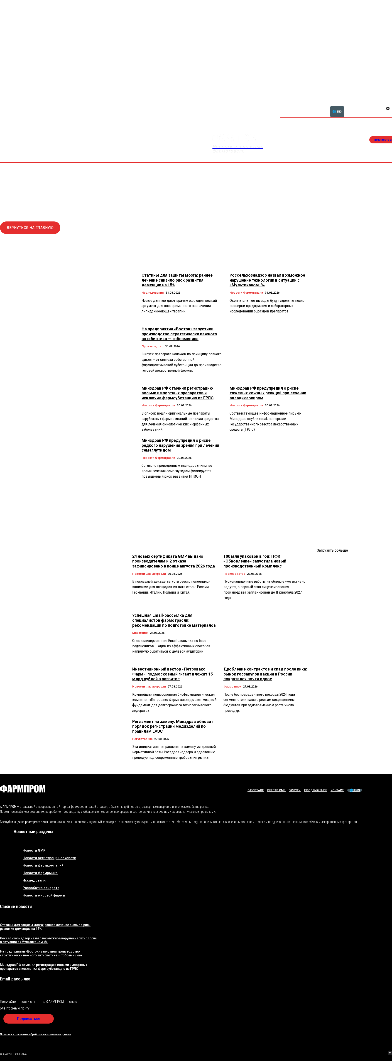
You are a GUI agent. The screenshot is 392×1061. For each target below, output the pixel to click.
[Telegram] (368, 1053)
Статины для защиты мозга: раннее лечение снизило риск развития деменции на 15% (177, 280)
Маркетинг (140, 632)
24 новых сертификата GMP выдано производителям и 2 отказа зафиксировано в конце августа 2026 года (173, 561)
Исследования (153, 292)
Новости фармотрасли (246, 292)
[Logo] (22, 789)
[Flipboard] (382, 103)
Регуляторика (142, 739)
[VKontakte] (382, 109)
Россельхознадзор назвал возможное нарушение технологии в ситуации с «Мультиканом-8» (267, 280)
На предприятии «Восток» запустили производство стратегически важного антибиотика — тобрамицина (179, 334)
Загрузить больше (332, 550)
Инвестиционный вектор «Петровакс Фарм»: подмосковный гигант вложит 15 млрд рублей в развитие (172, 674)
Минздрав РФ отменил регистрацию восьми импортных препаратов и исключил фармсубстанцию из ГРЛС (177, 393)
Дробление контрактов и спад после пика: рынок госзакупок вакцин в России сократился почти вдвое (265, 674)
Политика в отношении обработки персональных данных (35, 1034)
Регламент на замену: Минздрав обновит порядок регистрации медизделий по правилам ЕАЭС (172, 726)
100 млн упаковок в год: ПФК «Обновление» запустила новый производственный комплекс (254, 561)
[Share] (388, 103)
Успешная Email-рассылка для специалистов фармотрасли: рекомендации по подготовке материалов (174, 620)
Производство (152, 346)
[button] (366, 106)
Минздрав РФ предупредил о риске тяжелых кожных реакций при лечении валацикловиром (268, 393)
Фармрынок (232, 686)
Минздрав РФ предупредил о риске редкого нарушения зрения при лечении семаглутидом (180, 445)
